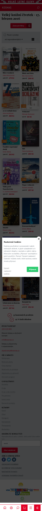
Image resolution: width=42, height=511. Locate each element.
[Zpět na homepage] (5, 508)
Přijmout (32, 269)
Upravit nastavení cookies (7, 271)
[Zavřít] (39, 238)
